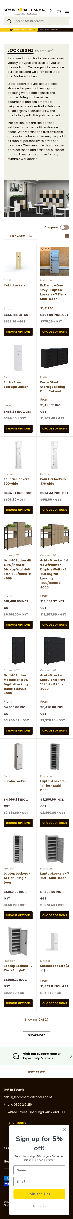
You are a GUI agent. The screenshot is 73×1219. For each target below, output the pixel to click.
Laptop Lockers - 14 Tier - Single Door (17, 878)
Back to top (36, 1072)
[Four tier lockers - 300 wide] (18, 454)
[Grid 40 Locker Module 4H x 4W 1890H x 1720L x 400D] (54, 651)
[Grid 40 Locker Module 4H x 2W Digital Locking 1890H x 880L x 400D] (18, 651)
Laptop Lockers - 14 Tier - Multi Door (53, 785)
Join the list (39, 1193)
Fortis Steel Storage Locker (16, 384)
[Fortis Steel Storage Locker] (18, 358)
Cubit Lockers (14, 285)
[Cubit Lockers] (18, 261)
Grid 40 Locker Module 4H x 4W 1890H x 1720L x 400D (52, 682)
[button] (59, 11)
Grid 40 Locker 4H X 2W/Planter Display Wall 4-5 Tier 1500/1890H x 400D (17, 569)
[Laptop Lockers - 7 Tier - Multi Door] (54, 849)
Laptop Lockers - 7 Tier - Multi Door (54, 875)
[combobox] (36, 21)
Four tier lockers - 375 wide (54, 481)
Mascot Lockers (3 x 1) (54, 968)
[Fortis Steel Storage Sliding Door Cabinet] (54, 358)
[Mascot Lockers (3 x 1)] (54, 941)
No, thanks (39, 1206)
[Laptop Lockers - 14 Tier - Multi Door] (54, 756)
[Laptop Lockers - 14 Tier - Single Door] (18, 849)
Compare (51, 227)
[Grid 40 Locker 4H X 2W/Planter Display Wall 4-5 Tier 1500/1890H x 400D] (18, 536)
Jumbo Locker (15, 781)
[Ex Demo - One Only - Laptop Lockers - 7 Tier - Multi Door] (54, 261)
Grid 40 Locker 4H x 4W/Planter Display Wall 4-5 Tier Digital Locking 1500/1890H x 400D (54, 574)
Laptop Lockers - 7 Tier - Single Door (18, 968)
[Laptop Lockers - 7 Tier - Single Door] (18, 941)
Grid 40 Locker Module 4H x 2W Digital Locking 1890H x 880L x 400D (16, 684)
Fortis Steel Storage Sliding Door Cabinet (52, 386)
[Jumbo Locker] (18, 756)
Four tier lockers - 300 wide (17, 481)
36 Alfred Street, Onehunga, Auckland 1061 (34, 1112)
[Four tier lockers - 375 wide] (54, 454)
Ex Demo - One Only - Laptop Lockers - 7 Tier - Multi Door (53, 292)
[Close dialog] (64, 1129)
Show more (36, 1035)
